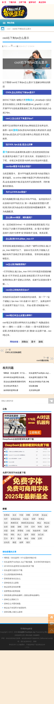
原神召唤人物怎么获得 (13, 611)
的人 (19, 534)
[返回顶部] (51, 630)
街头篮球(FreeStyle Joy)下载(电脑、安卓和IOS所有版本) (41, 373)
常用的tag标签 (26, 628)
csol (8, 28)
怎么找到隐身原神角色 (13, 574)
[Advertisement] (27, 677)
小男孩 (27, 647)
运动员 (6, 542)
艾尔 (6, 538)
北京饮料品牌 (34, 390)
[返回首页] (51, 617)
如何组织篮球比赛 (11, 390)
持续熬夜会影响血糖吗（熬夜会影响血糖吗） (22, 595)
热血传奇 (36, 530)
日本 (33, 526)
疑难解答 (36, 635)
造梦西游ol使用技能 (12, 591)
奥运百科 (42, 2)
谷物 (33, 538)
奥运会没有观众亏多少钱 (39, 381)
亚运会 (44, 515)
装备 (19, 538)
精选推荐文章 (20, 635)
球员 (6, 534)
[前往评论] (51, 624)
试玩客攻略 (33, 385)
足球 (40, 538)
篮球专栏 (32, 2)
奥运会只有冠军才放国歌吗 (15, 607)
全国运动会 (15, 518)
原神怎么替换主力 (11, 599)
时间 (40, 526)
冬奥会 (41, 518)
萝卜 (12, 538)
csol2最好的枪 (43, 360)
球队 (12, 534)
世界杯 (6, 515)
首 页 (4, 2)
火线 (28, 530)
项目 (28, 542)
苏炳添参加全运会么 (12, 578)
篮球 (26, 534)
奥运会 (47, 522)
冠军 (33, 518)
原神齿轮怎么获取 (11, 582)
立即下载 (22, 2)
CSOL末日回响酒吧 (13, 352)
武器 (6, 530)
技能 (12, 526)
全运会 (26, 518)
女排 (6, 526)
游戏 (15, 130)
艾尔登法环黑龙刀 (11, 385)
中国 (21, 515)
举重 (28, 515)
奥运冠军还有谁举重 (12, 586)
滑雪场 (20, 530)
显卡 (5, 152)
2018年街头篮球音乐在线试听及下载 (16, 377)
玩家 (45, 530)
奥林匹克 (14, 522)
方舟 (26, 526)
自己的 (41, 534)
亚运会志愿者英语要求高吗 (15, 381)
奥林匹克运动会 (27, 522)
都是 (14, 542)
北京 (6, 522)
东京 (14, 515)
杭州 (46, 526)
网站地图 (29, 635)
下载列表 (12, 2)
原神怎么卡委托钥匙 (12, 603)
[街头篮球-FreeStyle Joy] (27, 12)
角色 (26, 538)
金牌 (21, 542)
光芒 (6, 518)
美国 (33, 534)
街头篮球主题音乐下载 (38, 377)
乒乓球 (36, 515)
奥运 (39, 522)
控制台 (29, 99)
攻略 (19, 526)
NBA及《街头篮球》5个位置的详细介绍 (16, 373)
